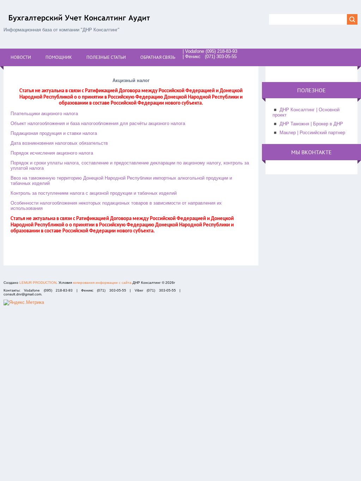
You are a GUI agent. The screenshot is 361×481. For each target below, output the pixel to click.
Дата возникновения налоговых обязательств (59, 143)
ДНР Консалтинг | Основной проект (306, 112)
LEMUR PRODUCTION (37, 283)
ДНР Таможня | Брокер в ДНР (311, 123)
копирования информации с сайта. (103, 283)
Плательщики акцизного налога (44, 113)
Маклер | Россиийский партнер (312, 132)
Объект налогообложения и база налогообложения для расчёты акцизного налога (98, 123)
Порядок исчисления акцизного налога (52, 153)
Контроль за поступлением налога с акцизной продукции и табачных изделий (94, 193)
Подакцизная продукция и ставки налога (54, 133)
